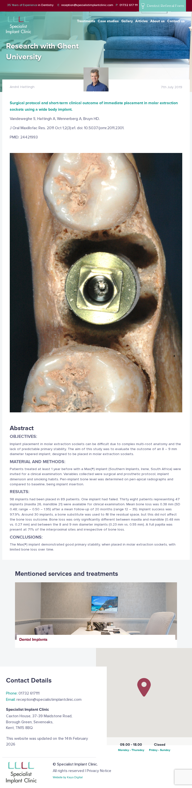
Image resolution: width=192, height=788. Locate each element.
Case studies (108, 21)
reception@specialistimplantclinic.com (85, 5)
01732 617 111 (127, 5)
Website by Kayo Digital (68, 777)
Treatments (86, 21)
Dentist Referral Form (165, 6)
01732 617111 (23, 693)
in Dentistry (30, 5)
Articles (141, 21)
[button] (144, 687)
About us (157, 21)
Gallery (127, 21)
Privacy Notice (99, 771)
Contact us (176, 21)
